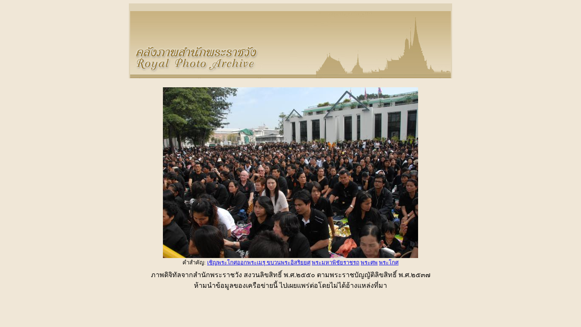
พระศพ (369, 262)
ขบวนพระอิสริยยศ (288, 262)
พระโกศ (389, 262)
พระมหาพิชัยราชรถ (335, 262)
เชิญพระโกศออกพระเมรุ (237, 262)
